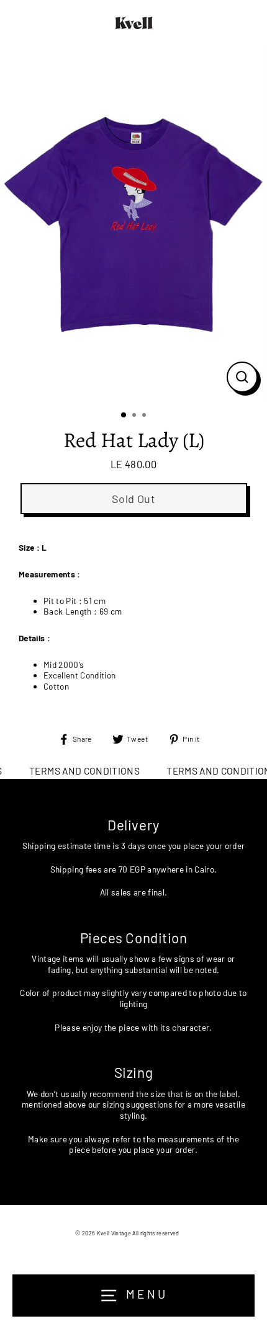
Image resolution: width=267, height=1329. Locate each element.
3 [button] (145, 416)
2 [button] (135, 416)
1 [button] (124, 415)
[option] (133, 224)
